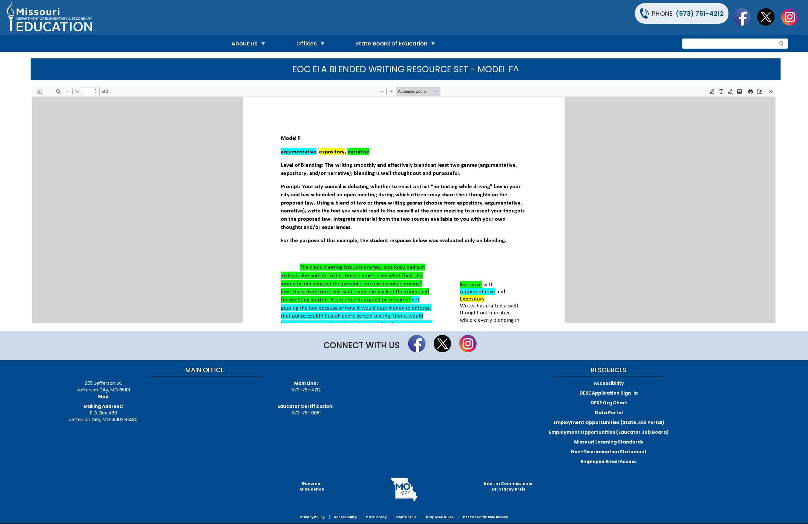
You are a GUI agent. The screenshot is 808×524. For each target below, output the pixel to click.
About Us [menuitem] (243, 45)
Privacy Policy (312, 517)
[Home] (204, 17)
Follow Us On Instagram (793, 17)
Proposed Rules (440, 517)
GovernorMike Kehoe (312, 486)
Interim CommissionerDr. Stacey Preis (508, 486)
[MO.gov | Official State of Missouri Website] (404, 489)
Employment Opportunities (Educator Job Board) (609, 432)
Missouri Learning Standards (608, 442)
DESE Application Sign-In (608, 393)
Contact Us (406, 517)
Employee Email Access (609, 461)
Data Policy (376, 517)
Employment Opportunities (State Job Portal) (608, 422)
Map (103, 396)
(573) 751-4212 (700, 13)
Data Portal (609, 412)
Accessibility (609, 383)
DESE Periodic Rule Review (485, 517)
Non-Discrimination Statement (609, 452)
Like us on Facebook (745, 17)
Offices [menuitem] (305, 45)
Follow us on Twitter (769, 17)
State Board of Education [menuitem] (389, 45)
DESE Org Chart (609, 403)
